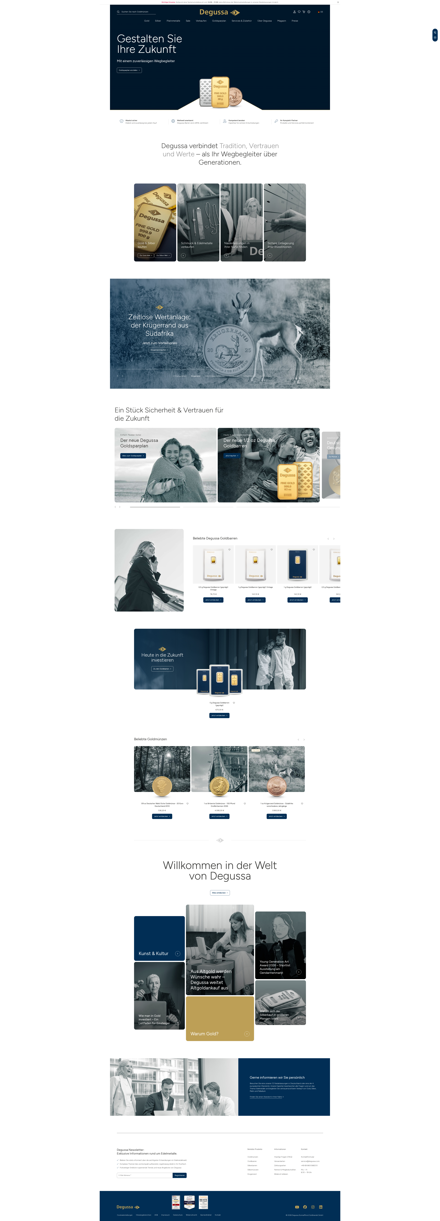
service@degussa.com (310, 1161)
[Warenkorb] (303, 12)
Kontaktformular (307, 1157)
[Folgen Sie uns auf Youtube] (297, 1207)
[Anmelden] (294, 12)
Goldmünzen (253, 1157)
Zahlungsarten (280, 1165)
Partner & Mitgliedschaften (285, 1170)
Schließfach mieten (158, 346)
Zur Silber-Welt (162, 255)
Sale (188, 20)
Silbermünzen (253, 1170)
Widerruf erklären (281, 1174)
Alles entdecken (219, 893)
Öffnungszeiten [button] (179, 376)
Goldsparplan (219, 20)
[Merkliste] (299, 12)
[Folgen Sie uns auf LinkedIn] (321, 1207)
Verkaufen (201, 20)
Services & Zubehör (242, 20)
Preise (295, 20)
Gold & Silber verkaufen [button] (215, 376)
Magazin (281, 20)
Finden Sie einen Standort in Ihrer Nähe (266, 1097)
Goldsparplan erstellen (128, 70)
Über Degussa (264, 20)
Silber (158, 20)
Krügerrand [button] (195, 376)
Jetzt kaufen (230, 456)
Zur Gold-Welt (145, 255)
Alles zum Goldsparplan (132, 456)
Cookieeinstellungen (124, 1215)
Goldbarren (252, 1161)
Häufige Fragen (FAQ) (283, 1157)
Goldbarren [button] (234, 376)
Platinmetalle (173, 20)
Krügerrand (252, 1174)
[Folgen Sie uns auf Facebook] (305, 1207)
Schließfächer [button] (249, 376)
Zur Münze (333, 457)
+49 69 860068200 (309, 1165)
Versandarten (279, 1161)
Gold (146, 20)
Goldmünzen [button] (265, 376)
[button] (309, 12)
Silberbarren (252, 1165)
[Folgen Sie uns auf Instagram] (313, 1207)
